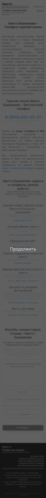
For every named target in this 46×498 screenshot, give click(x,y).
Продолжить (23, 249)
